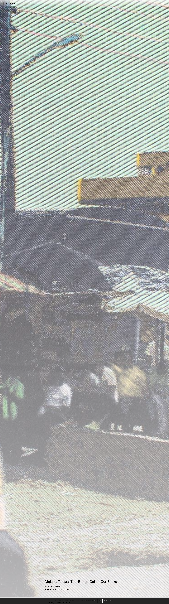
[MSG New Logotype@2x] (9, 3)
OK (100, 600)
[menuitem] (163, 3)
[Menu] (163, 3)
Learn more (108, 600)
